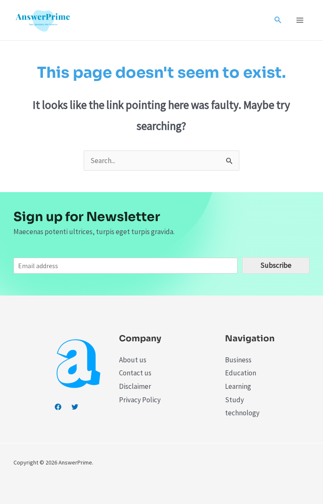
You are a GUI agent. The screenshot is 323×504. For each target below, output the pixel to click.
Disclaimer (135, 386)
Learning (238, 386)
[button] (278, 20)
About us (132, 359)
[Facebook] (58, 407)
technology (242, 412)
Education (240, 372)
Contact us (135, 372)
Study (234, 399)
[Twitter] (74, 407)
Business (238, 359)
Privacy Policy (140, 399)
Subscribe (275, 265)
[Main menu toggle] (300, 20)
